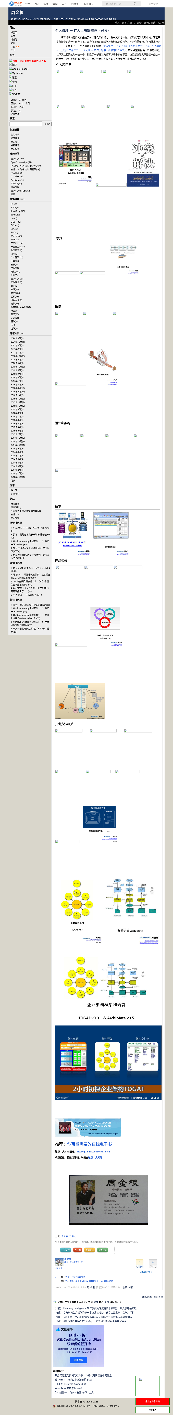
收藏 (124, 1287)
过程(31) (15, 267)
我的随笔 (15, 134)
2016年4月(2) (17, 384)
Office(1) (15, 225)
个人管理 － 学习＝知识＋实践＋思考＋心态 (126, 45)
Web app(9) (16, 235)
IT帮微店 (152, 1409)
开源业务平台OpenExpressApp (26, 510)
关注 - (79, 1261)
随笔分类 (14, 199)
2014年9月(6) (17, 448)
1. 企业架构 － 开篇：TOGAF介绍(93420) (30, 529)
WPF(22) (15, 239)
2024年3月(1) (17, 338)
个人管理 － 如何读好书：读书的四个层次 (103, 50)
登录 (96, 1302)
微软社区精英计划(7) (21, 307)
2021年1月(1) (17, 352)
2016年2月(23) (18, 391)
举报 (131, 1287)
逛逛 (106, 1302)
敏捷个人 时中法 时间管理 (25, 169)
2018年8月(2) (17, 377)
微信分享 (102, 1249)
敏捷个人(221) (17, 278)
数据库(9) (15, 292)
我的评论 (15, 138)
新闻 (45, 4)
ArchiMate (17, 179)
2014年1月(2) (17, 473)
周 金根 (67, 1258)
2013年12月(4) (18, 476)
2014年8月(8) (17, 451)
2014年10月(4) (18, 444)
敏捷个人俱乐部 (20, 190)
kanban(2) (15, 214)
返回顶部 (158, 1297)
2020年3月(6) (17, 363)
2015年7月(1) (17, 416)
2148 (21, 107)
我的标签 (15, 148)
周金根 (17, 12)
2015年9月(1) (17, 409)
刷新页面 (147, 1297)
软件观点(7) (16, 282)
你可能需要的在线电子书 (89, 1144)
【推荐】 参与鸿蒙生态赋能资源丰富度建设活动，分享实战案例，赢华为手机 (93, 1312)
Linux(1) (14, 218)
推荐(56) (15, 303)
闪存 (64, 4)
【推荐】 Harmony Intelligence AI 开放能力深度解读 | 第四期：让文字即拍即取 (95, 1308)
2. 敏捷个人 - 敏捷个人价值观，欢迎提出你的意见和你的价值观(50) (30, 576)
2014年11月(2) (18, 441)
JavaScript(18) (18, 211)
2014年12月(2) (18, 437)
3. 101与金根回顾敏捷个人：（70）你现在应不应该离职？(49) (30, 583)
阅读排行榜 (16, 522)
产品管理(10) (17, 243)
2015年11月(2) (18, 402)
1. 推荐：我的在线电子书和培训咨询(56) (30, 604)
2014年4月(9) (17, 462)
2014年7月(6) (17, 455)
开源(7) (14, 275)
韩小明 (14, 490)
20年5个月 (24, 103)
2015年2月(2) (17, 434)
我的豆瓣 (15, 517)
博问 (55, 4)
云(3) (13, 324)
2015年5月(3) (17, 423)
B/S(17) (14, 204)
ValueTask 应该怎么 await (68, 1388)
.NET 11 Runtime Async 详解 (70, 1384)
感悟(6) (14, 253)
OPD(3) (14, 228)
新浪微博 (15, 503)
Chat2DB (87, 4)
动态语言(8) (16, 250)
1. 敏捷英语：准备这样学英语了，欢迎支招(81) (31, 569)
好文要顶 (65, 1249)
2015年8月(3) (17, 412)
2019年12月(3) (18, 366)
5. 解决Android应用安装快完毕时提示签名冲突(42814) (30, 556)
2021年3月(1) (17, 345)
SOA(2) (14, 232)
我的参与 (15, 141)
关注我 (78, 1249)
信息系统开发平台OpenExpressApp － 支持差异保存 (89, 1280)
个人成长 (17, 176)
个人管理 (66, 1236)
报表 (15, 187)
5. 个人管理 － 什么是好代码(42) (26, 594)
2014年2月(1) (17, 469)
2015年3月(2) (17, 430)
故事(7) (14, 264)
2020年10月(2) (18, 356)
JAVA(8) (15, 207)
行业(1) (14, 310)
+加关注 (58, 1268)
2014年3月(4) (17, 466)
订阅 (13, 46)
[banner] (13, 3)
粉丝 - (69, 1261)
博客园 (14, 32)
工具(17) (15, 260)
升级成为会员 (146, 1271)
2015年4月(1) (17, 427)
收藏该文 (89, 1249)
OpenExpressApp (21, 162)
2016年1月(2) (17, 395)
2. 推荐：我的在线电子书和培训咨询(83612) (30, 536)
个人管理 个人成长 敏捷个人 (26, 165)
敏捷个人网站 (95, 1157)
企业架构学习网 (152, 1401)
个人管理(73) (17, 257)
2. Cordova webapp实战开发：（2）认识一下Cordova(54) (30, 610)
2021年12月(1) (18, 341)
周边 (36, 4)
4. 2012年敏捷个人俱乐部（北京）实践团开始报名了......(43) (30, 589)
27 (20, 110)
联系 (13, 43)
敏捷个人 (17, 158)
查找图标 (15, 493)
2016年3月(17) (18, 388)
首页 (13, 35)
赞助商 (74, 4)
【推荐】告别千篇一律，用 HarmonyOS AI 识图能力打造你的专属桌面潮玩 (92, 1317)
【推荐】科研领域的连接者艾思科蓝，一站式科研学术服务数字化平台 (90, 1321)
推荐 (74, 1236)
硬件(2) (14, 321)
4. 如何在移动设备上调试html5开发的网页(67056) (30, 549)
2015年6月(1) (17, 420)
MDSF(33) (16, 221)
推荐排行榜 (16, 599)
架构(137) (15, 271)
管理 (13, 50)
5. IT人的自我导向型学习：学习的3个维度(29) (30, 630)
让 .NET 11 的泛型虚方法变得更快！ (74, 1379)
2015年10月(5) (18, 405)
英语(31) (15, 317)
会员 (27, 4)
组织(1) (14, 328)
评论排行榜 (16, 562)
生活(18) (15, 289)
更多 (13, 194)
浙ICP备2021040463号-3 (106, 1405)
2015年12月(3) (18, 398)
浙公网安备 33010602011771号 (73, 1405)
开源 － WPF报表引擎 (75, 1277)
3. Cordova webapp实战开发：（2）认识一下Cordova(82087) (30, 542)
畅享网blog (16, 507)
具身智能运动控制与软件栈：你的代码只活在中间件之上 (84, 1375)
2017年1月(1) (17, 380)
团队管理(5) (16, 299)
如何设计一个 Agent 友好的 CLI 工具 (74, 1392)
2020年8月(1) (17, 359)
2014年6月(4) (17, 459)
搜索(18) (15, 296)
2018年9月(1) (17, 373)
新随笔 (14, 39)
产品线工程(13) (18, 246)
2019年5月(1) (17, 370)
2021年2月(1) (17, 348)
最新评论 (15, 145)
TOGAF (16, 183)
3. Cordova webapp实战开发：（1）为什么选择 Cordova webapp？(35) (30, 616)
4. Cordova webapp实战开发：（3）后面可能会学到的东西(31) (30, 623)
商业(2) (14, 285)
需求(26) (15, 314)
